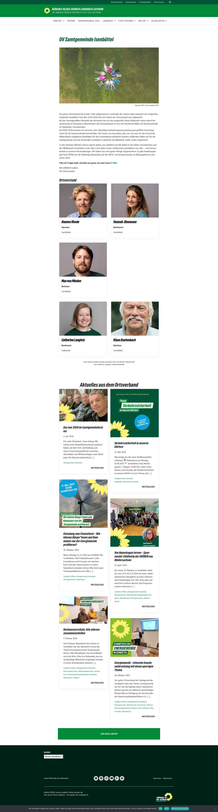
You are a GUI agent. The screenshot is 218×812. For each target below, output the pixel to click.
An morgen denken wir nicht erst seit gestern (76, 12)
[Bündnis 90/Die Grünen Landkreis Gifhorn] (47, 10)
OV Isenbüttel (144, 708)
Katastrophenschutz (86, 671)
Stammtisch (81, 579)
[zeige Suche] (170, 2)
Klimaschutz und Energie (137, 705)
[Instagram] (106, 778)
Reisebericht (125, 598)
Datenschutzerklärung (180, 808)
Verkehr (136, 482)
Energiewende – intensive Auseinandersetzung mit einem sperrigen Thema (133, 666)
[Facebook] (101, 778)
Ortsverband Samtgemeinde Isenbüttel (83, 674)
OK (160, 808)
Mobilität (118, 482)
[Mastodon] (122, 778)
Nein (166, 808)
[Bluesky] (96, 778)
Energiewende (69, 579)
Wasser (77, 678)
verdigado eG (83, 795)
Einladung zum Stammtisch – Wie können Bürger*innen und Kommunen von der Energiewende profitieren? (81, 539)
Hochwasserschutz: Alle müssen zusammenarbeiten (81, 631)
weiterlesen (97, 467)
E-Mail (114, 163)
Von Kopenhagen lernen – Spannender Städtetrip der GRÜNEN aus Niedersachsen (133, 556)
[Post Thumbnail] (83, 405)
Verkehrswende (137, 598)
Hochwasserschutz (71, 671)
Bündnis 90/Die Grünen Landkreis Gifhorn (77, 9)
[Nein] (215, 808)
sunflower (61, 795)
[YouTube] (111, 778)
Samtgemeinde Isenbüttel (72, 463)
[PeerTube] (117, 778)
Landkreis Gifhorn (69, 576)
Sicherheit (127, 482)
